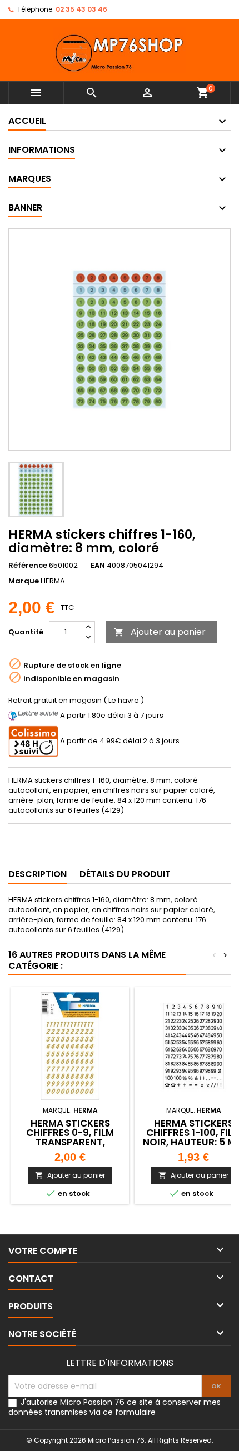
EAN (98, 566)
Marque (23, 581)
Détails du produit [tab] (125, 874)
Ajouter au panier (160, 632)
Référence (27, 566)
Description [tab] (37, 874)
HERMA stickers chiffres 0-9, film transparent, (70, 1133)
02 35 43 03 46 (81, 9)
